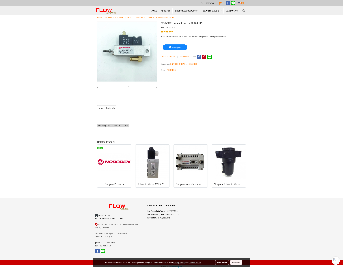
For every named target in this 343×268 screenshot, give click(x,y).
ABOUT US (165, 11)
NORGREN (192, 64)
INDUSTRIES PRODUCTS (186, 11)
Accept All (236, 262)
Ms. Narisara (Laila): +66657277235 (162, 214)
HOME (154, 11)
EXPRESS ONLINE (211, 11)
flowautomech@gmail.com (158, 218)
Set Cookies (222, 262)
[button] (244, 10)
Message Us (176, 47)
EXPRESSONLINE (178, 64)
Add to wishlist (169, 57)
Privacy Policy (178, 262)
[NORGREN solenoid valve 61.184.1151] (127, 52)
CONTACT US (232, 11)
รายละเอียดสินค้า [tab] (107, 108)
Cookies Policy (195, 262)
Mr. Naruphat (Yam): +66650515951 (163, 211)
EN (242, 3)
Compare (185, 57)
